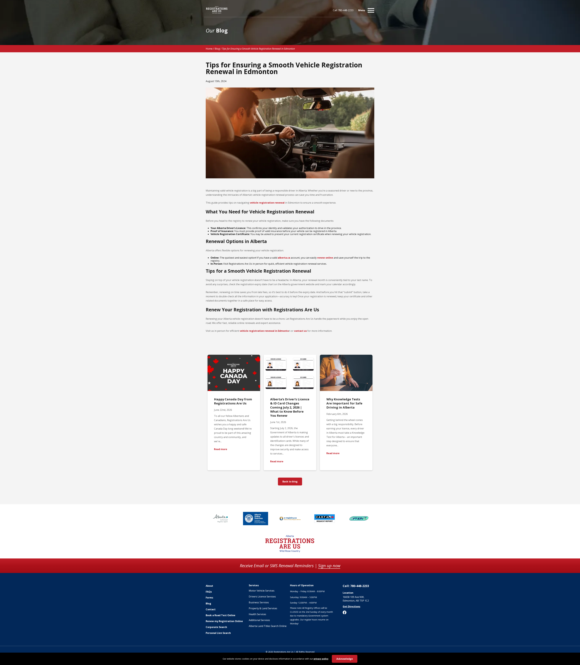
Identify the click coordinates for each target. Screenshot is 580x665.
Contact (211, 609)
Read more (220, 449)
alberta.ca (284, 257)
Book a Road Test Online (220, 615)
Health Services (257, 614)
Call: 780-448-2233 (343, 10)
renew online (325, 257)
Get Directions (351, 606)
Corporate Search (216, 627)
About (209, 585)
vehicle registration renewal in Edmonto (264, 330)
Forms (209, 597)
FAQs (209, 591)
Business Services (259, 602)
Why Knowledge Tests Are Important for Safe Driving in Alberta (344, 403)
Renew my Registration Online (224, 621)
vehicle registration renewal (267, 202)
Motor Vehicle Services (261, 590)
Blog (217, 48)
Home (209, 48)
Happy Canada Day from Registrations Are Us (233, 401)
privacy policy (321, 658)
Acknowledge (344, 658)
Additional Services (259, 620)
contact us (300, 330)
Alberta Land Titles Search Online (268, 626)
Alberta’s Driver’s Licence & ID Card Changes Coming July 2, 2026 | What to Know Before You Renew (289, 407)
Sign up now (329, 565)
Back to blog (290, 481)
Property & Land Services (263, 608)
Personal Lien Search (218, 633)
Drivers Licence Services (262, 596)
